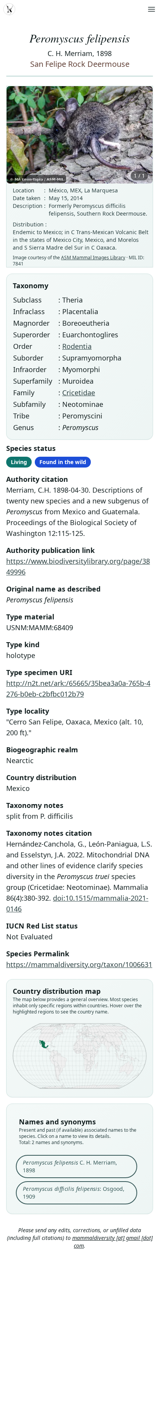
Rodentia (77, 346)
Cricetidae (78, 392)
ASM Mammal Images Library (93, 257)
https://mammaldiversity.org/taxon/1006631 (79, 964)
